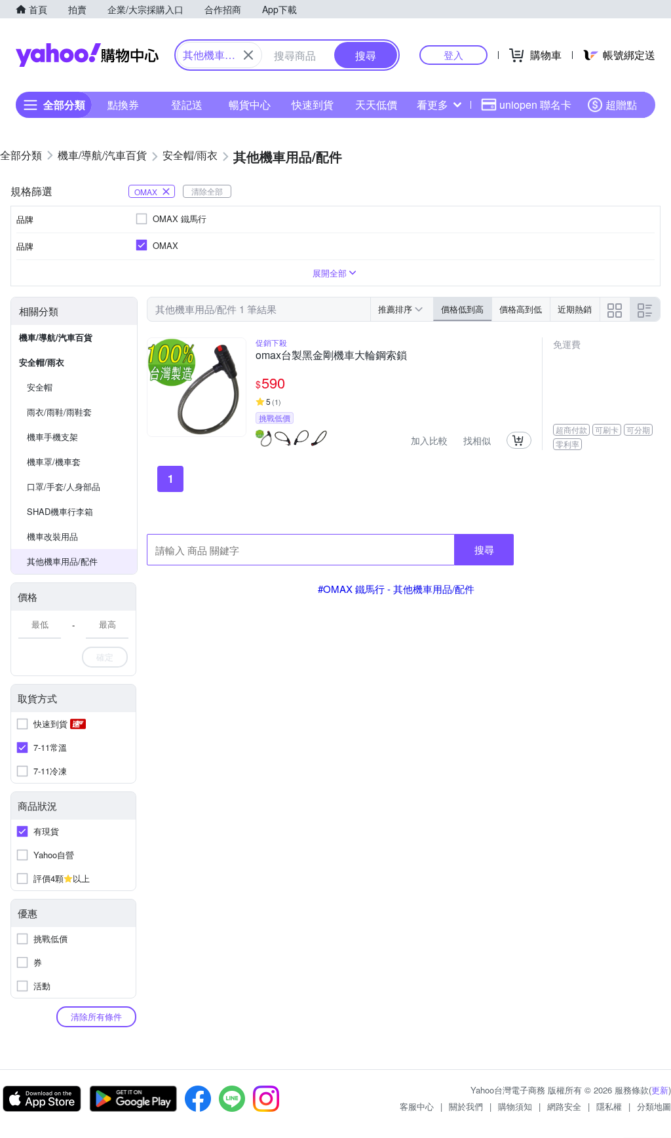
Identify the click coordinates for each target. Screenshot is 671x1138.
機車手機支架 (52, 436)
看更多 (432, 104)
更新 (659, 1090)
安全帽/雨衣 (41, 362)
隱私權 (609, 1106)
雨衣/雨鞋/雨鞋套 (59, 412)
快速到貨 (313, 104)
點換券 (123, 104)
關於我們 (466, 1106)
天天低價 (376, 104)
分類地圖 (654, 1106)
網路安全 (564, 1106)
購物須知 (515, 1106)
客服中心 (417, 1106)
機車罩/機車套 (54, 461)
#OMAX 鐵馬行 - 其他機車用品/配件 (396, 589)
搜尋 (484, 549)
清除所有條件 (96, 1016)
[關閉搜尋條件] (248, 55)
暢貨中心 (250, 104)
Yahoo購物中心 (87, 55)
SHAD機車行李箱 (60, 511)
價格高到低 (520, 309)
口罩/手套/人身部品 (63, 486)
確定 (104, 657)
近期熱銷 (575, 309)
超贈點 (621, 104)
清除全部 (207, 191)
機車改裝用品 (52, 536)
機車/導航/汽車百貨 (55, 337)
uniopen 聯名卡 (535, 104)
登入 (453, 55)
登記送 (186, 104)
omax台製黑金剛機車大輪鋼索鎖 (331, 355)
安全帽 (39, 387)
